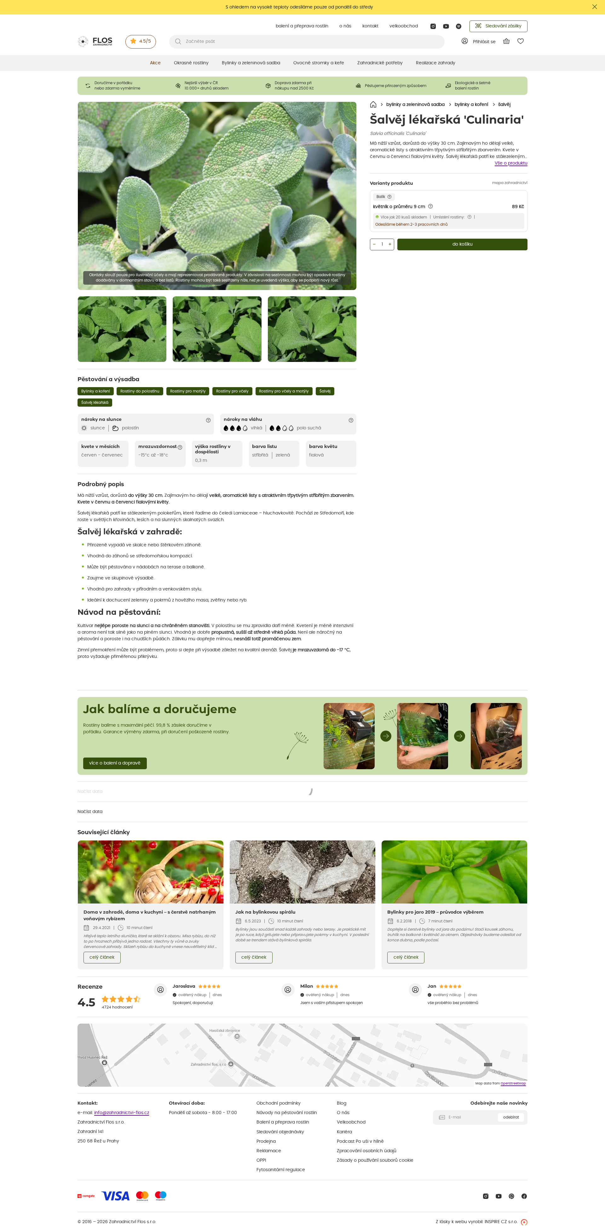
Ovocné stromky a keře (318, 63)
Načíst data (195, 792)
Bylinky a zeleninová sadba (251, 63)
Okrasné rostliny (191, 63)
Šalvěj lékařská (94, 402)
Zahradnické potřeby (380, 63)
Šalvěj (325, 391)
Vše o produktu (511, 163)
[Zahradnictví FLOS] (95, 41)
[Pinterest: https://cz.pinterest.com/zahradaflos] (511, 1196)
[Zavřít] (595, 6)
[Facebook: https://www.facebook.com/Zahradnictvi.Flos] (524, 1196)
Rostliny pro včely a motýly (284, 391)
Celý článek (101, 957)
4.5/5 (145, 41)
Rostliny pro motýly (188, 391)
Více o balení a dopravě (115, 763)
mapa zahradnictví (509, 183)
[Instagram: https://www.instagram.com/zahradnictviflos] (433, 26)
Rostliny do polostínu (139, 391)
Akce (155, 63)
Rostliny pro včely (232, 391)
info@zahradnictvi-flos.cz (121, 1113)
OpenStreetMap (513, 1083)
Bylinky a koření (95, 391)
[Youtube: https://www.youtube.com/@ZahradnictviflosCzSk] (446, 26)
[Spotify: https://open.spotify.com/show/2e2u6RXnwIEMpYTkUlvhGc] (458, 26)
